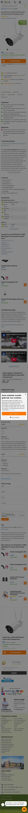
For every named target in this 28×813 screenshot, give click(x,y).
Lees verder (12, 409)
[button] (14, 417)
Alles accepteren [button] (14, 413)
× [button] (25, 394)
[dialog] (14, 406)
